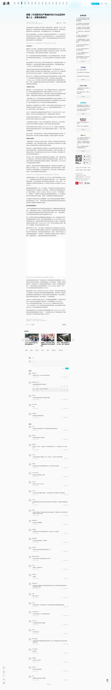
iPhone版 (87, 159)
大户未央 (33, 490)
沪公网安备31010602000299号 (80, 175)
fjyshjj (33, 426)
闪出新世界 (34, 574)
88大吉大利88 (34, 404)
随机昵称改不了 (35, 520)
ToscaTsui (33, 454)
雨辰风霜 (33, 463)
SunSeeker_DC (34, 620)
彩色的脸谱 (34, 529)
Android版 (88, 156)
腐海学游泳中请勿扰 (35, 556)
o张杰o (33, 593)
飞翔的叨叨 (34, 658)
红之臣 (33, 602)
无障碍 (106, 3)
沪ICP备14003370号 (79, 173)
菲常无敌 (33, 395)
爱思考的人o (34, 444)
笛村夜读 (33, 435)
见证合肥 (33, 481)
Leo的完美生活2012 (35, 611)
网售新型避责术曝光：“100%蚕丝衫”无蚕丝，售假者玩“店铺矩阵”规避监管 (82, 41)
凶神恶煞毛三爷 (35, 583)
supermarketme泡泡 (35, 472)
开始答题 (83, 129)
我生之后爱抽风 (35, 638)
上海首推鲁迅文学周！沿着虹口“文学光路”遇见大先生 (83, 89)
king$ (33, 676)
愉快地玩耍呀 (34, 538)
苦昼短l (33, 510)
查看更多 (83, 79)
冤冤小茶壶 (34, 373)
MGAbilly (33, 499)
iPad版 (87, 162)
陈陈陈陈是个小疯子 (35, 382)
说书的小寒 (34, 547)
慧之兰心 (33, 629)
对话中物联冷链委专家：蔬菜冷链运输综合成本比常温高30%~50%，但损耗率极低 (83, 19)
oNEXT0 (33, 565)
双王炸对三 (34, 667)
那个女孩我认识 (35, 649)
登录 (102, 3)
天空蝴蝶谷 (34, 413)
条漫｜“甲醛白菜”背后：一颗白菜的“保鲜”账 (83, 93)
